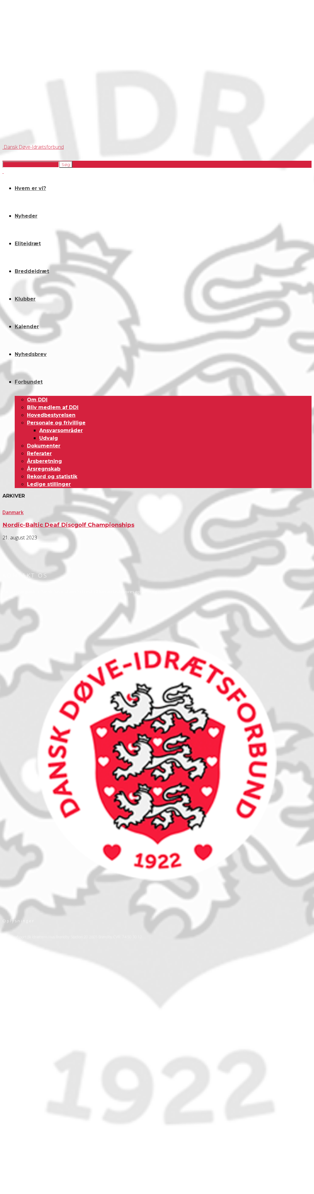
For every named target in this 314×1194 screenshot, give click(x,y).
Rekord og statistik (52, 476)
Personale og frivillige (56, 423)
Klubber (25, 299)
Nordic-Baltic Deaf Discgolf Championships (68, 524)
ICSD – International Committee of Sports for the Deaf (46, 1124)
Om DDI (37, 400)
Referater (39, 453)
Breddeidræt (32, 271)
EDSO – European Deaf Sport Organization (37, 1119)
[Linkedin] (41, 1082)
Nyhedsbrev (31, 354)
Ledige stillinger (49, 484)
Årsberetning (44, 461)
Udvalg (48, 438)
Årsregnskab (43, 469)
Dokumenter (43, 446)
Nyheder (26, 216)
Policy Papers (13, 1041)
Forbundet (29, 382)
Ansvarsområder (61, 430)
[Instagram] (25, 1082)
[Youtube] (58, 1082)
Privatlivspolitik (14, 1035)
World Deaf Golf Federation (24, 1129)
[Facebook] (9, 1082)
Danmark (13, 512)
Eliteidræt (28, 243)
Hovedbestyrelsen (51, 415)
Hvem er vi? (30, 188)
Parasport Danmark (18, 1134)
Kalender (27, 326)
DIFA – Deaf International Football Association (38, 1140)
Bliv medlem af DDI (52, 407)
